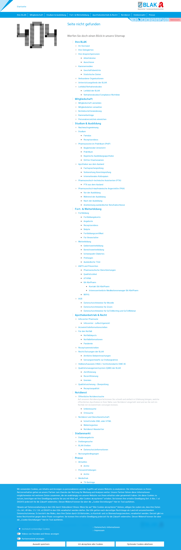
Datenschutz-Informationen (107, 527)
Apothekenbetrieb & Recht (105, 14)
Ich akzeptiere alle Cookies (90, 544)
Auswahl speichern (41, 544)
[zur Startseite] (151, 5)
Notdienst (125, 14)
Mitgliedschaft (36, 14)
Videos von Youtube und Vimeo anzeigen (40, 533)
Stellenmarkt (139, 14)
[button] (134, 20)
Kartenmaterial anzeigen (33, 538)
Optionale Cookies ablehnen (140, 544)
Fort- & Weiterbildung (79, 14)
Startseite (21, 6)
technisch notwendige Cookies (36, 528)
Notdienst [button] (175, 20)
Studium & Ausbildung (56, 14)
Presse (152, 14)
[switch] (22, 526)
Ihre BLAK (21, 14)
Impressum (99, 530)
